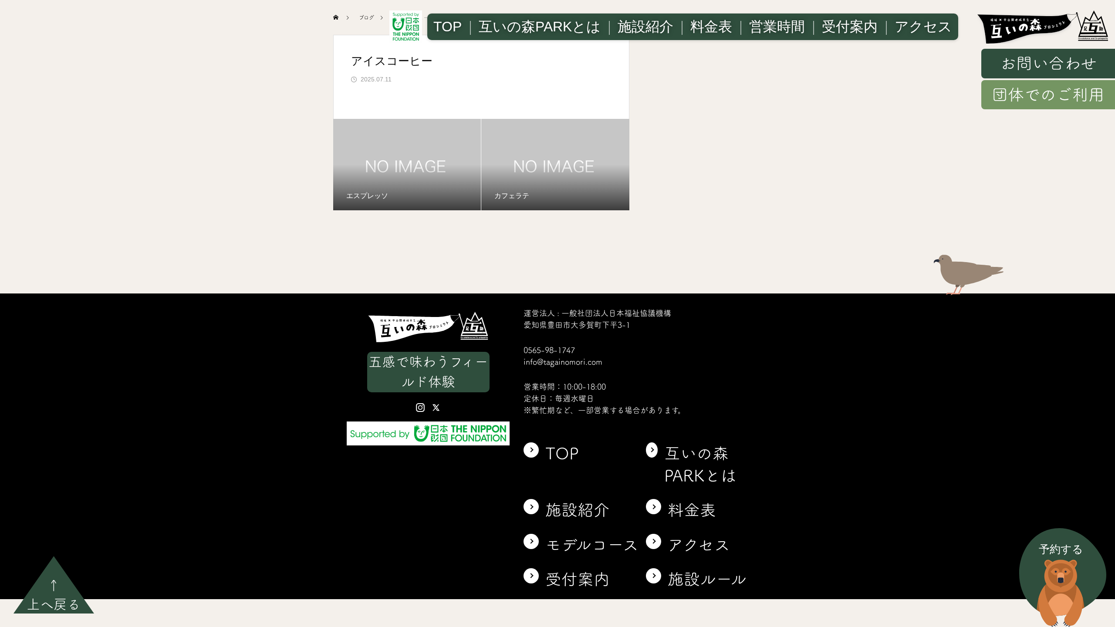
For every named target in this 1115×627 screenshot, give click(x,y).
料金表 (711, 26)
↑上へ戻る (54, 595)
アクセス (923, 26)
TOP (447, 26)
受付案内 (850, 26)
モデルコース (592, 545)
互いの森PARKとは (540, 26)
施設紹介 (645, 26)
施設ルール (707, 579)
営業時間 (777, 26)
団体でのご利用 (1048, 94)
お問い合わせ (1048, 63)
